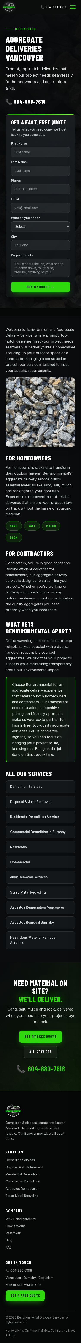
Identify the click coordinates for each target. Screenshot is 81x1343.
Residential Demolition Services (35, 817)
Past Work (13, 1233)
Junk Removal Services (29, 877)
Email (15, 199)
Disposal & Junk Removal (30, 802)
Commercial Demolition (23, 1181)
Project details (22, 255)
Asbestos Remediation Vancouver (37, 907)
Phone (16, 180)
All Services (40, 1052)
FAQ (9, 1247)
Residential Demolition (22, 1174)
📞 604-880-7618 (53, 7)
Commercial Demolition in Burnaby (38, 832)
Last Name (19, 162)
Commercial (20, 862)
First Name (19, 143)
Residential (19, 847)
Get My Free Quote (41, 1036)
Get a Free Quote (25, 1295)
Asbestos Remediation (22, 1189)
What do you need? (25, 218)
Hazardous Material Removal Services (33, 940)
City (14, 236)
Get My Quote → (40, 287)
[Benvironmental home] (9, 7)
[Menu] (73, 7)
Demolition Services (26, 787)
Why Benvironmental (21, 1219)
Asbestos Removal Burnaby (32, 922)
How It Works (16, 1226)
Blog (9, 1240)
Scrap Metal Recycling (28, 892)
